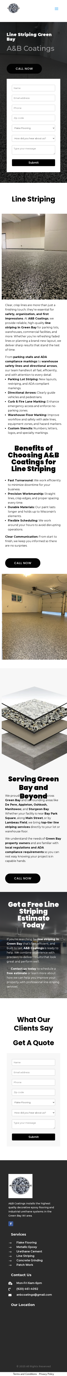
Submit (34, 162)
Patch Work (24, 1264)
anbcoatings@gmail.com (34, 1294)
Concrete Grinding (29, 1260)
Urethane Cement (29, 1251)
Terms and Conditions (25, 1374)
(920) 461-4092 (27, 1289)
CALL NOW (24, 68)
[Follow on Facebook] (10, 1223)
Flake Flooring (26, 1242)
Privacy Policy (46, 1374)
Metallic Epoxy (26, 1247)
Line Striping (25, 1256)
